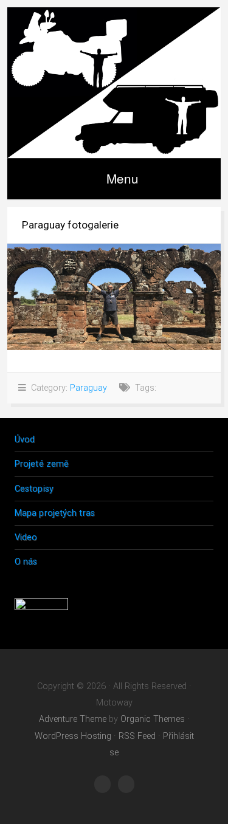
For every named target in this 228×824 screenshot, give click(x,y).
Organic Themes (152, 719)
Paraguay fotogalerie (70, 225)
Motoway (114, 82)
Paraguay (88, 388)
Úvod (25, 439)
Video (26, 537)
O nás (26, 562)
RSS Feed (137, 736)
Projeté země (42, 464)
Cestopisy (34, 489)
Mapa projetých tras (55, 513)
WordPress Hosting (73, 736)
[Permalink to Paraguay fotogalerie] (114, 297)
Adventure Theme (72, 719)
